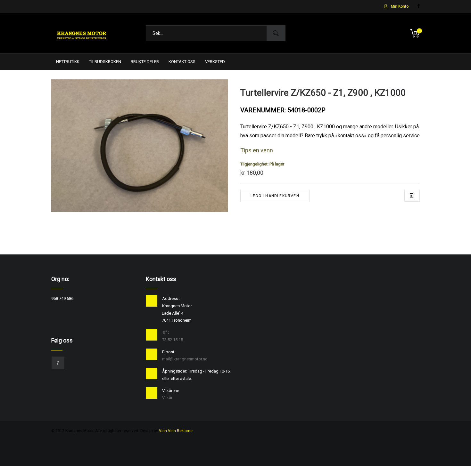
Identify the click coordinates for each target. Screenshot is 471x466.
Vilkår (167, 397)
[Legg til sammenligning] (412, 196)
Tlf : (165, 332)
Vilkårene (170, 390)
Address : (171, 298)
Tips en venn (256, 150)
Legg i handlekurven (275, 196)
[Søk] (276, 33)
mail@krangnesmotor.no (185, 359)
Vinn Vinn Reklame (176, 431)
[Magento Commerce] (81, 33)
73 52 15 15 (172, 339)
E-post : (169, 351)
